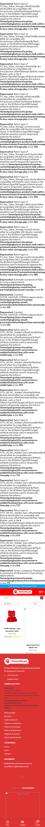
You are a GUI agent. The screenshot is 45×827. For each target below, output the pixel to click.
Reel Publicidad (28, 788)
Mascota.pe (12, 634)
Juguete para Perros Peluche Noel (33, 646)
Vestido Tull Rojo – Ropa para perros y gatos (12, 630)
